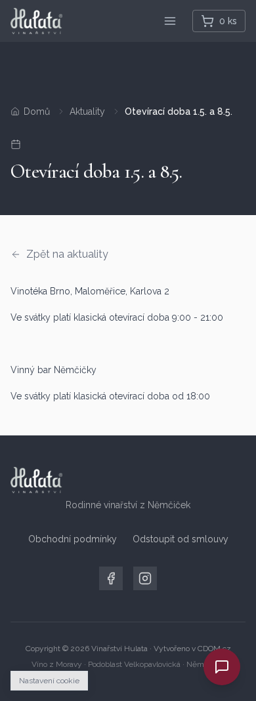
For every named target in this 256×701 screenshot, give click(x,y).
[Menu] (170, 21)
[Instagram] (145, 578)
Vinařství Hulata (119, 648)
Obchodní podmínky (72, 539)
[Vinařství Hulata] (36, 21)
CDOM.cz (214, 648)
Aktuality (87, 111)
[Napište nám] (221, 667)
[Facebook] (111, 578)
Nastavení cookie (49, 680)
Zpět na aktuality (67, 254)
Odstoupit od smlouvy (180, 539)
